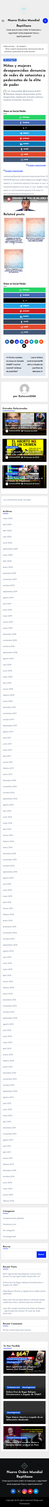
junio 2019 (7, 610)
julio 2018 (7, 665)
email (26, 159)
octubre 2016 (8, 793)
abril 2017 (7, 756)
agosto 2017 (8, 732)
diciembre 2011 (9, 1128)
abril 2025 (7, 524)
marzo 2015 (8, 908)
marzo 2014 (8, 981)
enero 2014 (8, 994)
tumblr (26, 149)
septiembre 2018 (10, 652)
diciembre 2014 (9, 927)
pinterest (26, 138)
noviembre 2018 (10, 640)
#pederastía (21, 97)
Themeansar (24, 1504)
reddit (26, 154)
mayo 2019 (7, 616)
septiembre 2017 (10, 726)
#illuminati (10, 94)
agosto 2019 (8, 598)
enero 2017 (8, 774)
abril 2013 (7, 1048)
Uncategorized (9, 1236)
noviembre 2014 (10, 933)
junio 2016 (7, 817)
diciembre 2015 (9, 853)
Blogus (37, 1500)
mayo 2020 (8, 555)
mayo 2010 (7, 1189)
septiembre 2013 (10, 1018)
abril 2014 (7, 975)
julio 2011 (7, 1146)
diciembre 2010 (9, 1170)
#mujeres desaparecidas (25, 94)
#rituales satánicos (35, 97)
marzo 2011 (8, 1158)
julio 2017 (7, 738)
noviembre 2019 (10, 579)
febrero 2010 (8, 1201)
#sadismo (7, 100)
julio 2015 (7, 884)
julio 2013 (7, 1030)
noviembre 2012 (10, 1079)
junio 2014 (7, 963)
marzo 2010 (8, 1195)
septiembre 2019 (10, 591)
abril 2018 (7, 683)
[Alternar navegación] (3, 20)
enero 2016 (8, 847)
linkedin (26, 144)
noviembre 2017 (10, 713)
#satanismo (17, 100)
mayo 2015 (7, 896)
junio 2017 (7, 744)
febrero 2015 (8, 914)
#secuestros (28, 100)
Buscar (7, 1247)
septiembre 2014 (10, 945)
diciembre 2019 (9, 573)
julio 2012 (7, 1103)
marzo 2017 (8, 762)
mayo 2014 (7, 969)
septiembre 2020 (10, 549)
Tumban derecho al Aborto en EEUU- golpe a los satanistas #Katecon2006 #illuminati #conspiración (23, 454)
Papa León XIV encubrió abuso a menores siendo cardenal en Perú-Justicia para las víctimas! (22, 1444)
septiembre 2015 (10, 872)
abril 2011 (7, 1152)
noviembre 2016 (10, 786)
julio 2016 (7, 811)
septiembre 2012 (10, 1091)
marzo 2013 (8, 1055)
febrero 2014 (8, 988)
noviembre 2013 (10, 1006)
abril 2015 (7, 902)
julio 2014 (7, 957)
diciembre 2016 (9, 780)
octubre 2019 (8, 585)
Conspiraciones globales (13, 1218)
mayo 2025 (8, 518)
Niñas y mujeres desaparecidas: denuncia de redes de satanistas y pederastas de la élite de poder (24, 75)
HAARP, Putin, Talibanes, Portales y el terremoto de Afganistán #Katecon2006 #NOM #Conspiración (24, 480)
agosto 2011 (8, 1140)
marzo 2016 (8, 835)
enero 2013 (8, 1067)
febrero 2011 (8, 1164)
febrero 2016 (8, 841)
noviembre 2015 (10, 860)
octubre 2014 (8, 939)
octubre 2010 (8, 1176)
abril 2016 (7, 829)
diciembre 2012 (9, 1073)
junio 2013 (7, 1036)
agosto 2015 (8, 878)
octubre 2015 (8, 866)
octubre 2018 (8, 646)
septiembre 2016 (10, 799)
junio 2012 (7, 1109)
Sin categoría (10, 60)
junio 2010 (7, 1183)
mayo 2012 (7, 1115)
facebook (26, 122)
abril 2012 (7, 1122)
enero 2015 (8, 921)
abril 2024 (7, 531)
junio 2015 (7, 890)
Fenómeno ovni (9, 1224)
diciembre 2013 (9, 1000)
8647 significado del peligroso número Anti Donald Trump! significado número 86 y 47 (21, 1369)
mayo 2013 (7, 1042)
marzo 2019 (8, 622)
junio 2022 (7, 543)
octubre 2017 (8, 719)
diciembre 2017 (9, 707)
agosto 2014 (8, 951)
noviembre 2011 (10, 1134)
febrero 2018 (8, 695)
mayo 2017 (7, 750)
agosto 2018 (8, 659)
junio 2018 (7, 671)
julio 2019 (7, 604)
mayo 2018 (7, 677)
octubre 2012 (8, 1085)
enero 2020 (8, 567)
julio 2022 (7, 537)
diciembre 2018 (9, 634)
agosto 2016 (8, 805)
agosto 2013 (8, 1024)
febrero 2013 (8, 1061)
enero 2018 (8, 701)
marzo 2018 (8, 689)
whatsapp (26, 117)
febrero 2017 (8, 768)
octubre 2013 (8, 1012)
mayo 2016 (7, 823)
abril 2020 (7, 561)
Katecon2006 (16, 91)
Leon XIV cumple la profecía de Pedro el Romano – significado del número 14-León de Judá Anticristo (24, 1311)
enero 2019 (8, 628)
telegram (26, 133)
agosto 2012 (8, 1097)
